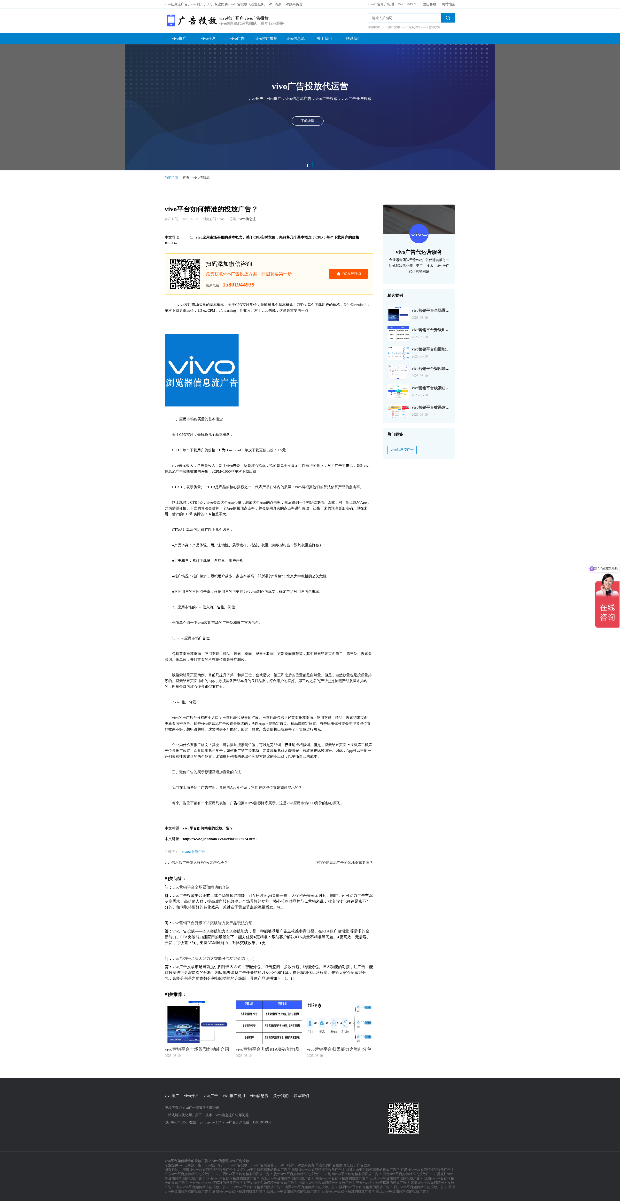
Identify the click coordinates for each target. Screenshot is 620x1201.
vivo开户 (208, 38)
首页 (186, 177)
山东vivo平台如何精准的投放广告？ (202, 1187)
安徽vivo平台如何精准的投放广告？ (209, 1169)
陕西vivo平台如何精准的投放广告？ (366, 1187)
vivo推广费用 (266, 38)
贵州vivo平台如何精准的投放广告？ (300, 1174)
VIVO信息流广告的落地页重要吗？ (345, 863)
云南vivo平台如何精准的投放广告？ (348, 1191)
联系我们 (353, 38)
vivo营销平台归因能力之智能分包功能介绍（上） (214, 958)
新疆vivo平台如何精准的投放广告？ (239, 1191)
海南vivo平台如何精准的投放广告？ (355, 1174)
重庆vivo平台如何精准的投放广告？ (318, 1169)
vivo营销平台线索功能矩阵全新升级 (442, 388)
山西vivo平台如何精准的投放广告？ (311, 1187)
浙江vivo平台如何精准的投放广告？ (402, 1191)
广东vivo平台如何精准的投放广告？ (191, 1174)
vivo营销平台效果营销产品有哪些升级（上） (450, 407)
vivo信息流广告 (193, 852)
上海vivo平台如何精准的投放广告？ (257, 1187)
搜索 (448, 18)
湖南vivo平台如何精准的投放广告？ (342, 1178)
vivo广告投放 (237, 1165)
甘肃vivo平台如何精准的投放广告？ (427, 1169)
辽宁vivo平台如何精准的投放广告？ (270, 1183)
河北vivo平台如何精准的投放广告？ (409, 1174)
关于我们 (324, 38)
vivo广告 (237, 38)
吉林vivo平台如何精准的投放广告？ (216, 1183)
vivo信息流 (295, 38)
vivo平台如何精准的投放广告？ (145, 33)
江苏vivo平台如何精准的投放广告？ (396, 1178)
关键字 (141, 53)
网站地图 (448, 4)
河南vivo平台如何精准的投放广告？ (233, 1178)
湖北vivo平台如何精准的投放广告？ (287, 1178)
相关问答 (142, 62)
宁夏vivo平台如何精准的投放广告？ (383, 1183)
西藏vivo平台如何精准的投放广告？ (293, 1191)
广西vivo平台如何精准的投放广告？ (246, 1174)
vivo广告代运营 (262, 1165)
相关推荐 (142, 72)
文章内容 (142, 43)
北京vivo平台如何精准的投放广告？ (264, 1169)
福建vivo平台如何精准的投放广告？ (373, 1169)
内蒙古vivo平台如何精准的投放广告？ (326, 1183)
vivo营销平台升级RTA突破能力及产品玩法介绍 (212, 923)
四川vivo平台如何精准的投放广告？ (420, 1187)
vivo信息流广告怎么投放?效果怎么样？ (196, 863)
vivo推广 (179, 38)
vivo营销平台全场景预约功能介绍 (201, 887)
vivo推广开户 (214, 1165)
